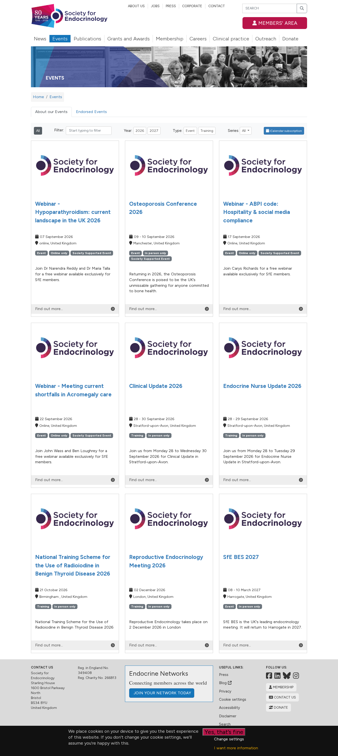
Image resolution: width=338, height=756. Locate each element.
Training (206, 131)
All (38, 131)
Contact (216, 6)
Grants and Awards (128, 39)
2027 (154, 131)
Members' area (277, 23)
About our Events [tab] (51, 111)
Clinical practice (231, 39)
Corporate (192, 6)
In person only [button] (155, 253)
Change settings (229, 739)
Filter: (59, 130)
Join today (161, 693)
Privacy (225, 691)
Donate (290, 39)
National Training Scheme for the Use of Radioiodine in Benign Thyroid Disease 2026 (72, 565)
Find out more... (49, 308)
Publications (87, 39)
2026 (140, 131)
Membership (169, 39)
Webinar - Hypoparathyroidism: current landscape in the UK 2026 (73, 212)
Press (171, 6)
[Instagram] (296, 675)
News (40, 39)
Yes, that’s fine (224, 731)
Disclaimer (227, 716)
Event (190, 131)
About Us (136, 6)
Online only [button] (59, 253)
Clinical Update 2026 (155, 386)
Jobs (155, 6)
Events (60, 39)
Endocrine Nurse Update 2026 (262, 386)
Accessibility (229, 707)
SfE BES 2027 (241, 557)
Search (225, 724)
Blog (223, 683)
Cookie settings (232, 699)
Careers (198, 39)
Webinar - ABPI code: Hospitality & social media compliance (256, 212)
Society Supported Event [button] (91, 253)
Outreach (265, 39)
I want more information (236, 748)
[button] (284, 131)
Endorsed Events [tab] (91, 111)
